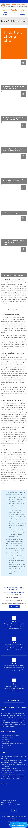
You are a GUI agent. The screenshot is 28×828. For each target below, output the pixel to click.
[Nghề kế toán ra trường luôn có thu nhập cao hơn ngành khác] (14, 91)
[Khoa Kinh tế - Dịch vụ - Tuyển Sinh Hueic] (14, 5)
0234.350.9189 (10, 802)
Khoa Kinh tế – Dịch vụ (7, 280)
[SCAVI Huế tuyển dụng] (6, 184)
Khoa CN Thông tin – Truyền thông (10, 735)
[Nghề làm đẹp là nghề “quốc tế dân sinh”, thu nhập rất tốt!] (14, 60)
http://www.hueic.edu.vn (16, 597)
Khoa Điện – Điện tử (6, 745)
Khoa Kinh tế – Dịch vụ (7, 737)
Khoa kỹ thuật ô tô (6, 741)
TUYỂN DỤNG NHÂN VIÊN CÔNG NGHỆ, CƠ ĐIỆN (13, 769)
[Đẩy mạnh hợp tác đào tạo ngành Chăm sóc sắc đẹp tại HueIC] (14, 122)
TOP (14, 810)
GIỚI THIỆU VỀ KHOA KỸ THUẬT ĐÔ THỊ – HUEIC (13, 743)
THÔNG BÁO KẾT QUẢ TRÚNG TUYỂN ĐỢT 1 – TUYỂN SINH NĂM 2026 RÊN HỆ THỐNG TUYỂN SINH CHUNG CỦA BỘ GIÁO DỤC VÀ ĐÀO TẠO (13, 777)
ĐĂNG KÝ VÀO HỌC (13, 700)
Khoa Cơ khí (5, 747)
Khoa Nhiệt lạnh (6, 739)
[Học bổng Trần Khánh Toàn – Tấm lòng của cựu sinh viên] (14, 154)
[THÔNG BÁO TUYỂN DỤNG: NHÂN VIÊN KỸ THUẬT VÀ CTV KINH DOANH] (14, 216)
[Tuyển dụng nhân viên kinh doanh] (9, 246)
